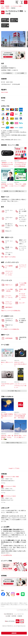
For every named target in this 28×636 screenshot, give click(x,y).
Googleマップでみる (14, 468)
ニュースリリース (19, 614)
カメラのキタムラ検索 (16, 6)
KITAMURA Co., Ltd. (11, 625)
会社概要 (8, 616)
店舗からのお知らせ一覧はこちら (14, 442)
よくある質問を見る (6, 555)
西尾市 (7, 8)
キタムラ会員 (21, 1)
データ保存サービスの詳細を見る (10, 329)
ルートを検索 (20, 73)
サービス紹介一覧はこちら (14, 390)
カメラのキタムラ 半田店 (10, 486)
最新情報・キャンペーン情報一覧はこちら (14, 191)
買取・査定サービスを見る (8, 256)
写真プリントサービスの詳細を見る (10, 310)
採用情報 (14, 616)
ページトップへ (23, 609)
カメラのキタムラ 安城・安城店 (11, 476)
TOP (2, 6)
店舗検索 (7, 6)
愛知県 (2, 8)
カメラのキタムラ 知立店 (10, 496)
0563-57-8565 (4, 92)
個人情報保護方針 (8, 614)
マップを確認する (7, 73)
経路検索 (14, 633)
